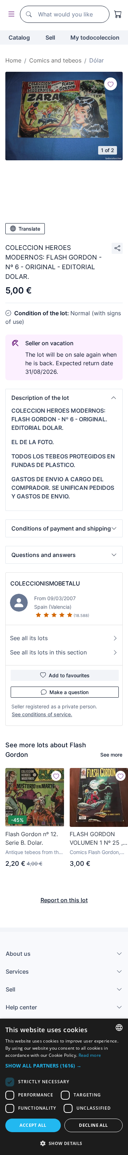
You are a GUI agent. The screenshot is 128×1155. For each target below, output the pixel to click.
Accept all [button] (33, 1125)
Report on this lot (64, 900)
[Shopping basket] (118, 14)
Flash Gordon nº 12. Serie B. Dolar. (31, 838)
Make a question (69, 692)
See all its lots (29, 638)
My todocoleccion (94, 37)
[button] (64, 397)
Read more (90, 1055)
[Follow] (110, 83)
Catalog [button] (19, 37)
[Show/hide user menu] (10, 14)
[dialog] (64, 1087)
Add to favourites (69, 675)
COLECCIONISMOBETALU (45, 583)
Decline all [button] (93, 1125)
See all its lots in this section (48, 652)
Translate (29, 229)
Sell (50, 37)
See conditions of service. (42, 714)
